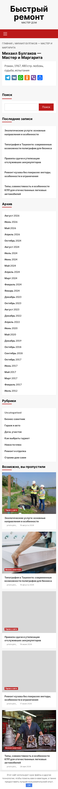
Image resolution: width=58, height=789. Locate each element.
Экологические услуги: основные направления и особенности (25, 132)
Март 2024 (11, 278)
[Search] (52, 33)
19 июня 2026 (26, 644)
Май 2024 (10, 265)
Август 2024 (12, 246)
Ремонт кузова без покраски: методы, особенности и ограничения (28, 174)
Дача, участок (13, 431)
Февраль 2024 (13, 284)
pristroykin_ (12, 525)
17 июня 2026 (26, 704)
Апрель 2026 (12, 234)
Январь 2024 (12, 290)
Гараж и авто (12, 425)
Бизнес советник (15, 419)
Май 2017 (10, 372)
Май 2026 (10, 228)
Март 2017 (11, 378)
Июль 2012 (11, 390)
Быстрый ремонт (29, 13)
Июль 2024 (11, 253)
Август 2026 (12, 215)
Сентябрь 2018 (14, 353)
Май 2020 (10, 334)
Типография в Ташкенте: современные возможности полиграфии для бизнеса (28, 146)
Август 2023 (12, 309)
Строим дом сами (15, 457)
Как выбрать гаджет (17, 438)
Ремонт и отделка (15, 451)
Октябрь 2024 (13, 240)
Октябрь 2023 (13, 303)
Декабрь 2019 (13, 340)
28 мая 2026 (25, 766)
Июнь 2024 (11, 259)
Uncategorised (13, 412)
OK (29, 785)
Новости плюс (13, 444)
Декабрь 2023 (13, 296)
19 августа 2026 (27, 525)
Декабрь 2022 (13, 315)
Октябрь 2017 (13, 359)
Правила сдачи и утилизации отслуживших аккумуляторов (23, 160)
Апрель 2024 (12, 271)
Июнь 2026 (11, 221)
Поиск (7, 95)
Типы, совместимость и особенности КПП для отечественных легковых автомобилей (27, 190)
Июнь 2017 (11, 365)
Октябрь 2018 (13, 346)
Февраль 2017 (13, 384)
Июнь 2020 (11, 328)
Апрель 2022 (12, 321)
